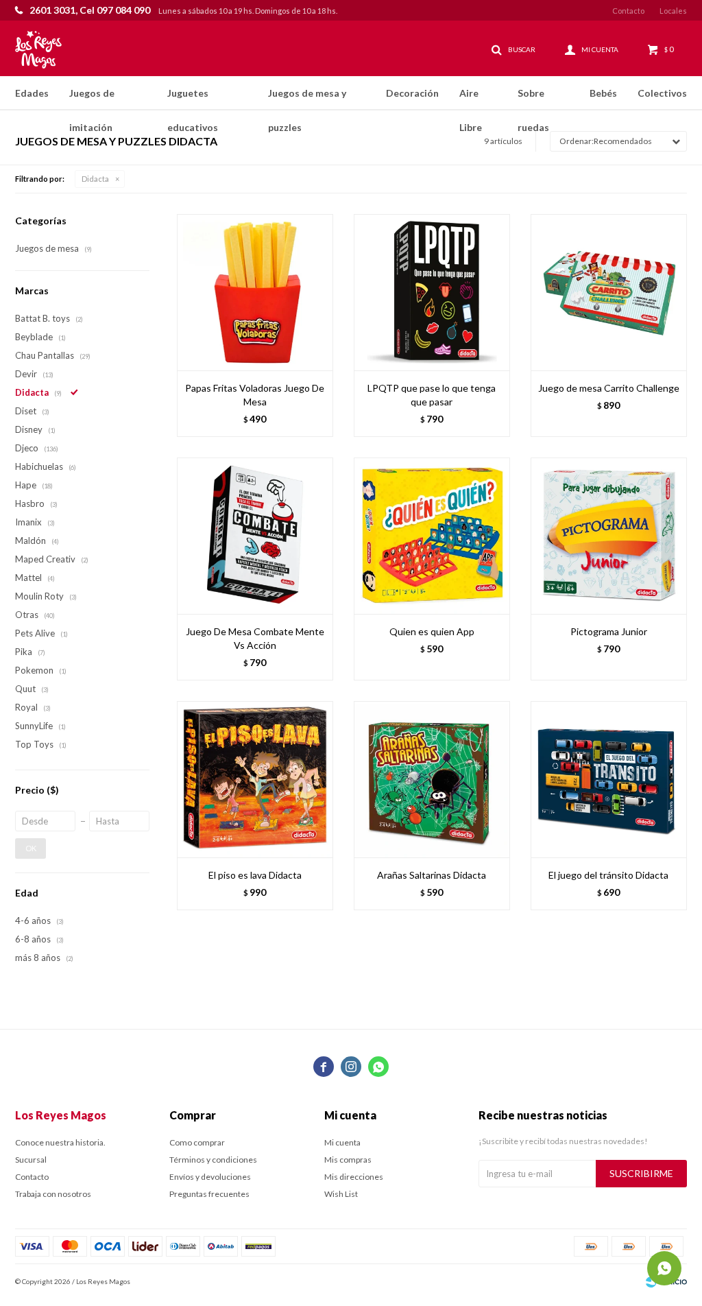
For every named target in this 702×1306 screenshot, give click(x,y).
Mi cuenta (342, 1142)
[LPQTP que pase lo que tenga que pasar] (432, 292)
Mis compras (348, 1159)
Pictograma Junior (608, 631)
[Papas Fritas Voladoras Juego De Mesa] (255, 292)
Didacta (95, 178)
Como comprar (197, 1142)
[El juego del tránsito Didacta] (609, 779)
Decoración (412, 93)
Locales (673, 10)
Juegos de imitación (91, 98)
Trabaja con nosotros (53, 1194)
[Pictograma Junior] (609, 536)
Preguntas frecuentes (209, 1194)
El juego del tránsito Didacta (608, 875)
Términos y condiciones (213, 1159)
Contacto (628, 10)
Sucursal (31, 1159)
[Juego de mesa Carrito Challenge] (609, 292)
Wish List (341, 1194)
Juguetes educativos (192, 98)
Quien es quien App (431, 631)
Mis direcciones (353, 1177)
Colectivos (662, 93)
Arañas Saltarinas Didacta (431, 875)
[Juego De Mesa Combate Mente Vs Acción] (255, 536)
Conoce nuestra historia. (60, 1142)
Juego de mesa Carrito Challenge (608, 388)
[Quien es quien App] (432, 536)
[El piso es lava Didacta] (255, 779)
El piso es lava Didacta (255, 875)
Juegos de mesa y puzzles (307, 98)
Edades (32, 93)
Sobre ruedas (533, 98)
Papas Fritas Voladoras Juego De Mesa (254, 394)
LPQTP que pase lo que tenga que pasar (431, 394)
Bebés (603, 93)
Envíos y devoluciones (210, 1177)
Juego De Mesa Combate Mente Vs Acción (255, 638)
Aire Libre (470, 98)
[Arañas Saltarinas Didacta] (432, 779)
